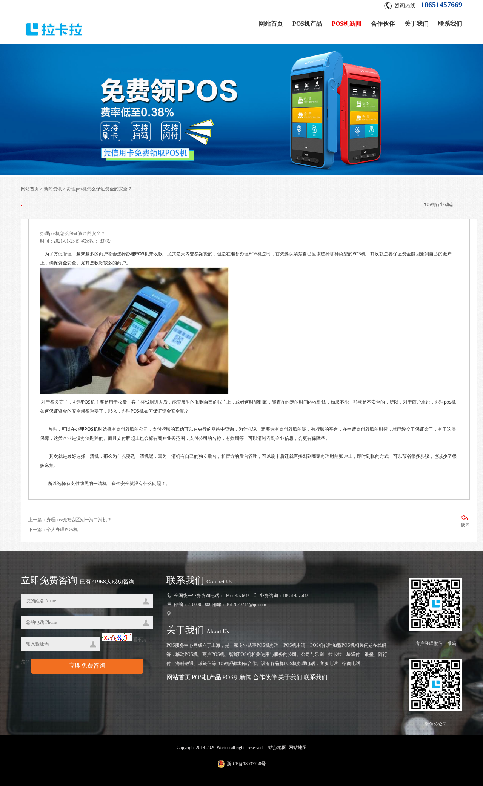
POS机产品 (307, 23)
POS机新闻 (346, 23)
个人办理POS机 (62, 529)
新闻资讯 (53, 189)
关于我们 (417, 23)
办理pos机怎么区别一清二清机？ (79, 519)
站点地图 (277, 747)
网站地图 (298, 747)
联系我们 (450, 23)
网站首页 (271, 23)
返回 (465, 525)
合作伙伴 (383, 23)
